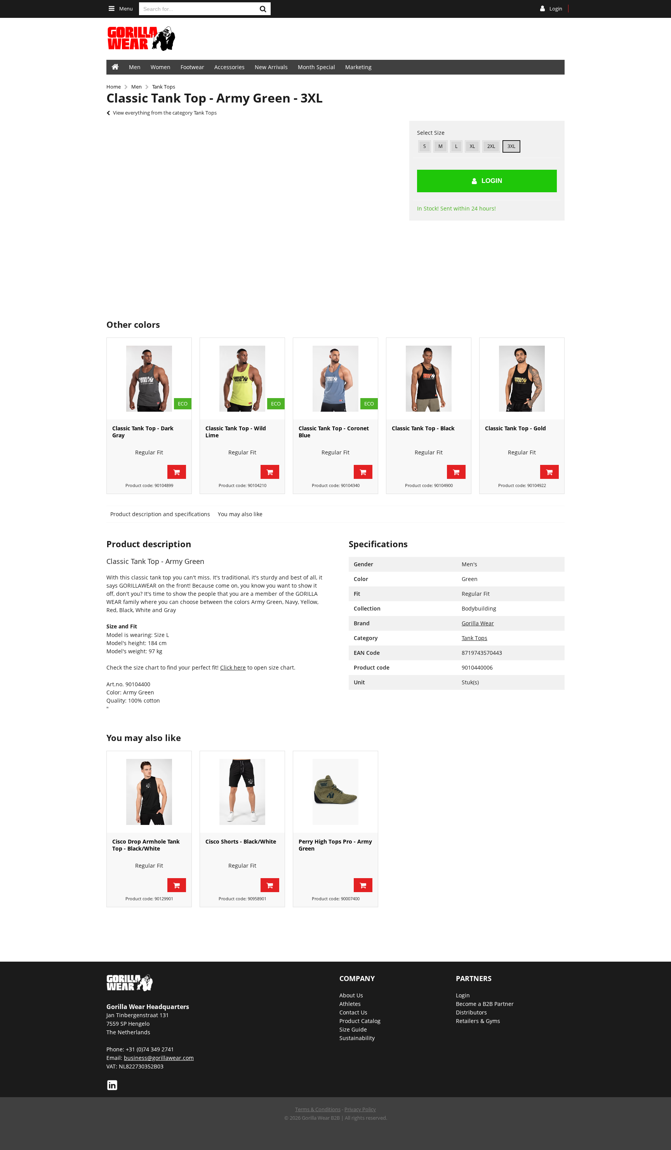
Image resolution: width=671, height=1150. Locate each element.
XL (472, 146)
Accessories (229, 67)
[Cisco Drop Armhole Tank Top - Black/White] (149, 792)
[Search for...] (263, 8)
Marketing (358, 67)
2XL (491, 146)
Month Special (316, 67)
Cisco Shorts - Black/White (240, 841)
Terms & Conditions (318, 1109)
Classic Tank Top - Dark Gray (143, 432)
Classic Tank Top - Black (423, 428)
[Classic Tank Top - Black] (428, 378)
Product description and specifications (160, 514)
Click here (233, 667)
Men (135, 67)
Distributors (471, 1012)
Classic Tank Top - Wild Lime (235, 432)
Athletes (350, 1003)
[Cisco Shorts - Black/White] (242, 792)
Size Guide (353, 1029)
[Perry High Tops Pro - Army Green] (335, 792)
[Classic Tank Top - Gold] (522, 378)
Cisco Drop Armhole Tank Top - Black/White (146, 845)
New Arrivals (271, 67)
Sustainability (357, 1038)
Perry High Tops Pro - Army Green (335, 845)
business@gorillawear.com (159, 1057)
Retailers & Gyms (478, 1021)
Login (492, 180)
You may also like (240, 514)
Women (160, 67)
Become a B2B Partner (485, 1003)
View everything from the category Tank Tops (165, 112)
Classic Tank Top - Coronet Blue (334, 432)
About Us (351, 995)
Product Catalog (360, 1021)
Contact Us (353, 1012)
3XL (511, 146)
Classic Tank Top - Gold (515, 428)
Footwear (192, 67)
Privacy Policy (360, 1109)
